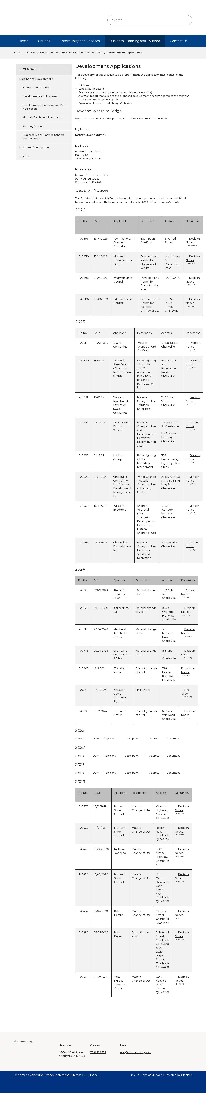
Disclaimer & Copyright (28, 1074)
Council (44, 41)
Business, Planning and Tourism (134, 41)
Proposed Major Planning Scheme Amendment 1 (44, 136)
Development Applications (40, 96)
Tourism (24, 156)
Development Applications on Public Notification (45, 106)
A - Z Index (91, 1074)
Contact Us (178, 41)
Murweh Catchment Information (43, 117)
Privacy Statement (57, 1074)
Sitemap (76, 1074)
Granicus (186, 1074)
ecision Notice (188, 671)
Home (18, 52)
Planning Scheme (33, 126)
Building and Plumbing (37, 87)
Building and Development (86, 52)
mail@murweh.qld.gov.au (90, 134)
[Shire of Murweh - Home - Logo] (27, 19)
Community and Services (80, 41)
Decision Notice (193, 242)
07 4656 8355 (98, 1052)
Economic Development (34, 147)
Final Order (186, 693)
